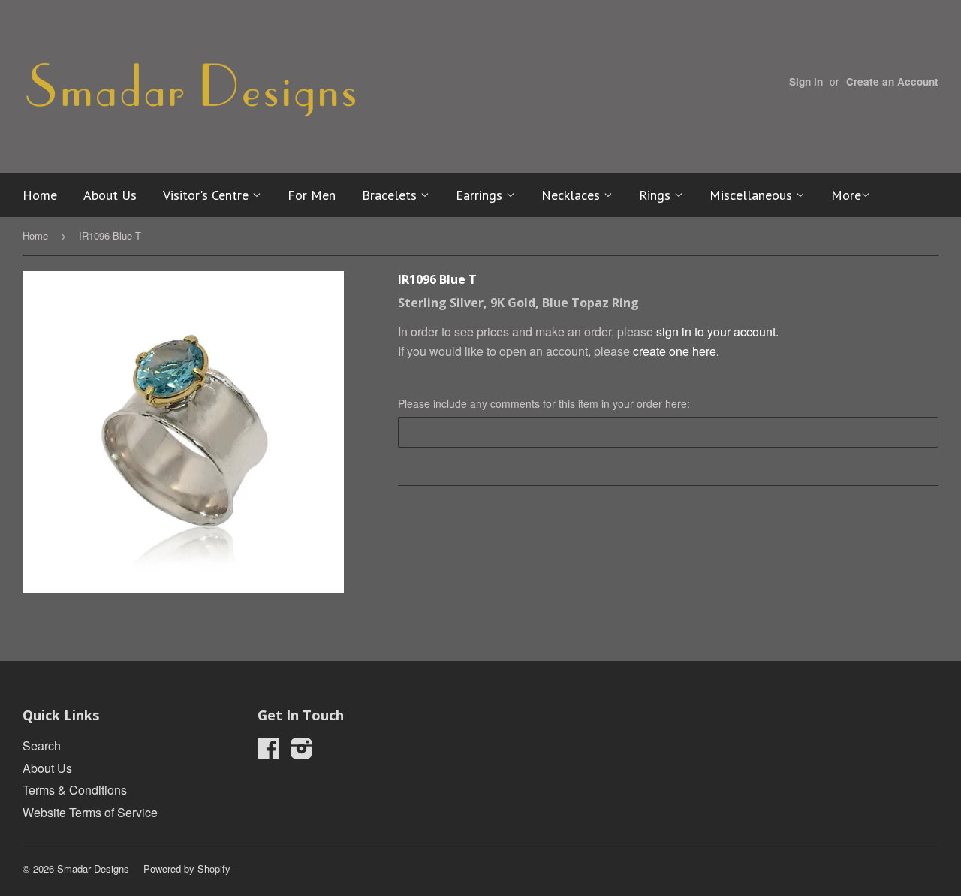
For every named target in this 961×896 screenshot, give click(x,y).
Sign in (806, 81)
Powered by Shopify (186, 868)
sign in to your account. (717, 331)
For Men (312, 195)
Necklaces (572, 195)
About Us (110, 195)
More (846, 195)
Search (42, 745)
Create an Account (892, 81)
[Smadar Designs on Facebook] (269, 752)
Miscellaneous (752, 195)
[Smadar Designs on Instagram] (302, 752)
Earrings (481, 195)
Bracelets (391, 195)
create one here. (676, 351)
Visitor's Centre (207, 195)
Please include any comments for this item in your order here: (544, 403)
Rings (656, 195)
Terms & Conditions (75, 789)
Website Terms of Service (90, 812)
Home (40, 195)
